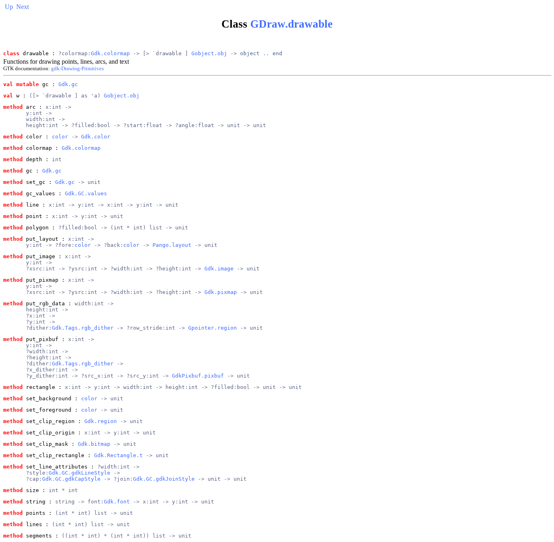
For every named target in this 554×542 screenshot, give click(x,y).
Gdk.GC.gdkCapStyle (71, 479)
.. (266, 53)
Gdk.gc (68, 84)
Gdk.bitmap (94, 444)
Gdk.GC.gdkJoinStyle (164, 479)
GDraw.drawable (291, 24)
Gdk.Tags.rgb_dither (83, 328)
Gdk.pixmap (220, 292)
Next (22, 6)
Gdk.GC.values (86, 193)
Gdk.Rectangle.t (118, 455)
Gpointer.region (212, 328)
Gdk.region (100, 421)
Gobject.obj (209, 53)
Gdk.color (95, 137)
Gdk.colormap (110, 53)
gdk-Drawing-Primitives (77, 68)
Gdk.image (219, 269)
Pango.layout (171, 245)
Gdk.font (117, 502)
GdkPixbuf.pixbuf (198, 376)
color (60, 137)
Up (9, 6)
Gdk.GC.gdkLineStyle (79, 473)
